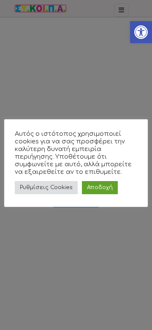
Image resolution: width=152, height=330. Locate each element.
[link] (141, 32)
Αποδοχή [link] (100, 187)
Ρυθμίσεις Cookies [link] (46, 187)
